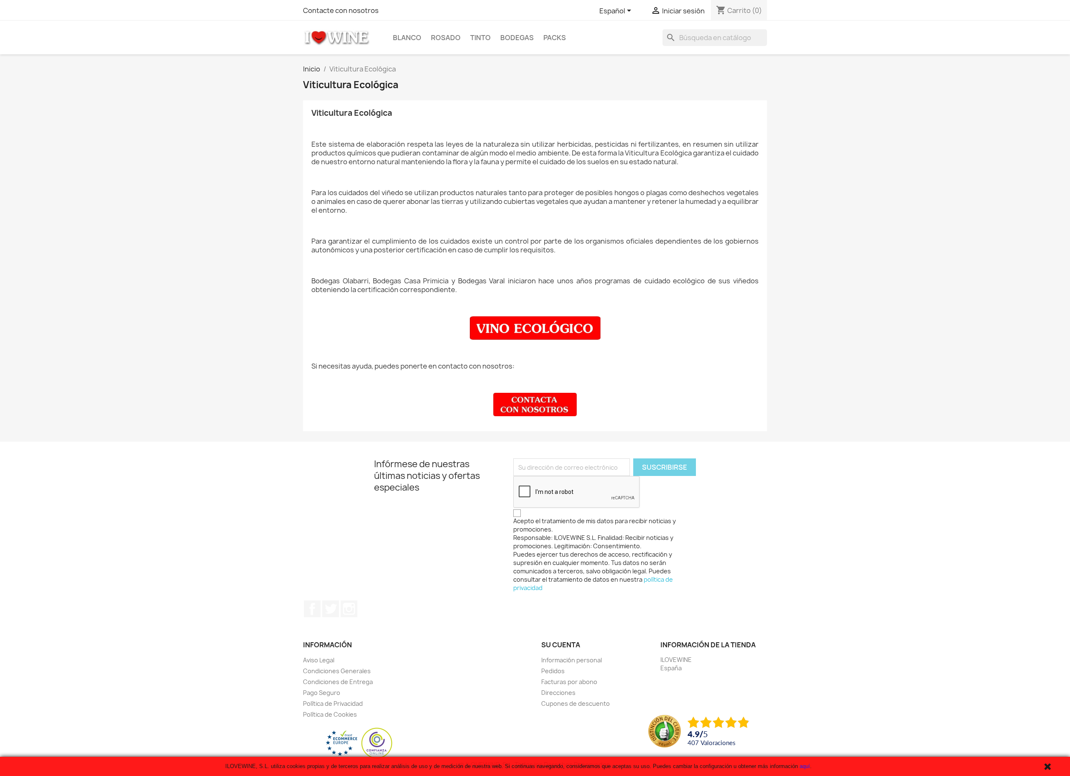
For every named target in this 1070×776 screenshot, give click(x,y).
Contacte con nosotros (341, 10)
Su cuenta (560, 644)
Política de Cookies (330, 714)
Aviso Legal (318, 660)
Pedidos (553, 671)
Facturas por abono (569, 682)
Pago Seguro (321, 693)
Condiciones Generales (337, 671)
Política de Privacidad (333, 703)
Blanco (407, 37)
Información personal (571, 660)
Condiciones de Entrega (338, 682)
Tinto (480, 37)
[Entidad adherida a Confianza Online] (359, 743)
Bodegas (517, 37)
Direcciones (558, 693)
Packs (554, 37)
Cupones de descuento (575, 703)
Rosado (446, 37)
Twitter (330, 608)
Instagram (349, 608)
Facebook (312, 608)
